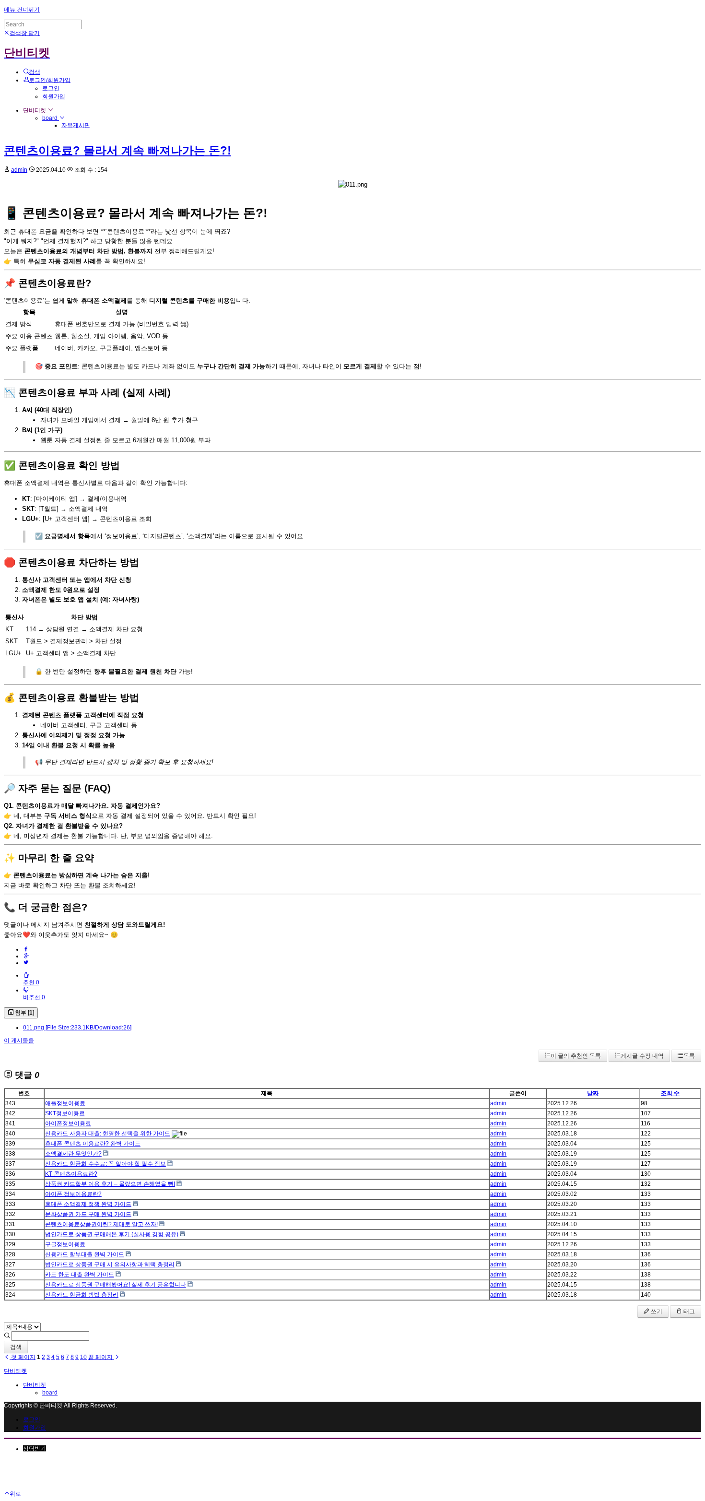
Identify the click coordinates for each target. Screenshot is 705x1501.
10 (83, 1357)
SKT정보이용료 (65, 1113)
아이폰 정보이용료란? (73, 1194)
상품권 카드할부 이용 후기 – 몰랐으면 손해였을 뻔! (110, 1184)
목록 (689, 1055)
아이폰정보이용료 (68, 1123)
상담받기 (34, 1448)
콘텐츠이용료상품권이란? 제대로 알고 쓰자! (101, 1224)
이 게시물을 (19, 1040)
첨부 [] (23, 1012)
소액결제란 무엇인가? (73, 1153)
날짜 (593, 1093)
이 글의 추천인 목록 (576, 1055)
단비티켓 (35, 110)
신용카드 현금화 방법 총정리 (81, 1294)
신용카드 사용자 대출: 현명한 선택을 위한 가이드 (107, 1133)
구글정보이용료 (65, 1244)
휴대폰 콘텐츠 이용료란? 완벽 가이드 (93, 1143)
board (50, 118)
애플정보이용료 (65, 1103)
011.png (77, 1027)
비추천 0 (34, 997)
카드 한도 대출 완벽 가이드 (79, 1274)
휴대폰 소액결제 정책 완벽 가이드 (88, 1204)
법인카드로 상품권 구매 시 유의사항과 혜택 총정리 (110, 1264)
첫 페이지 (22, 1357)
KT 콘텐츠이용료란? (71, 1173)
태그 (688, 1311)
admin (19, 169)
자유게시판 (75, 125)
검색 (16, 1347)
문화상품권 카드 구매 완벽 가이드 (88, 1214)
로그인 (50, 88)
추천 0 (31, 982)
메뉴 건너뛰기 (22, 9)
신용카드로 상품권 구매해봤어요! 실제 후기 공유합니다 (115, 1284)
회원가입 (53, 96)
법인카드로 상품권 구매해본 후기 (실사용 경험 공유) (111, 1234)
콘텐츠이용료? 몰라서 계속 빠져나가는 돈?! (117, 150)
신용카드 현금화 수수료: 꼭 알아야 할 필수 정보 (105, 1163)
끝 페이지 (101, 1357)
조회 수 (670, 1093)
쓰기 (655, 1311)
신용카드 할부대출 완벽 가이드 (84, 1254)
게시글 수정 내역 (642, 1055)
